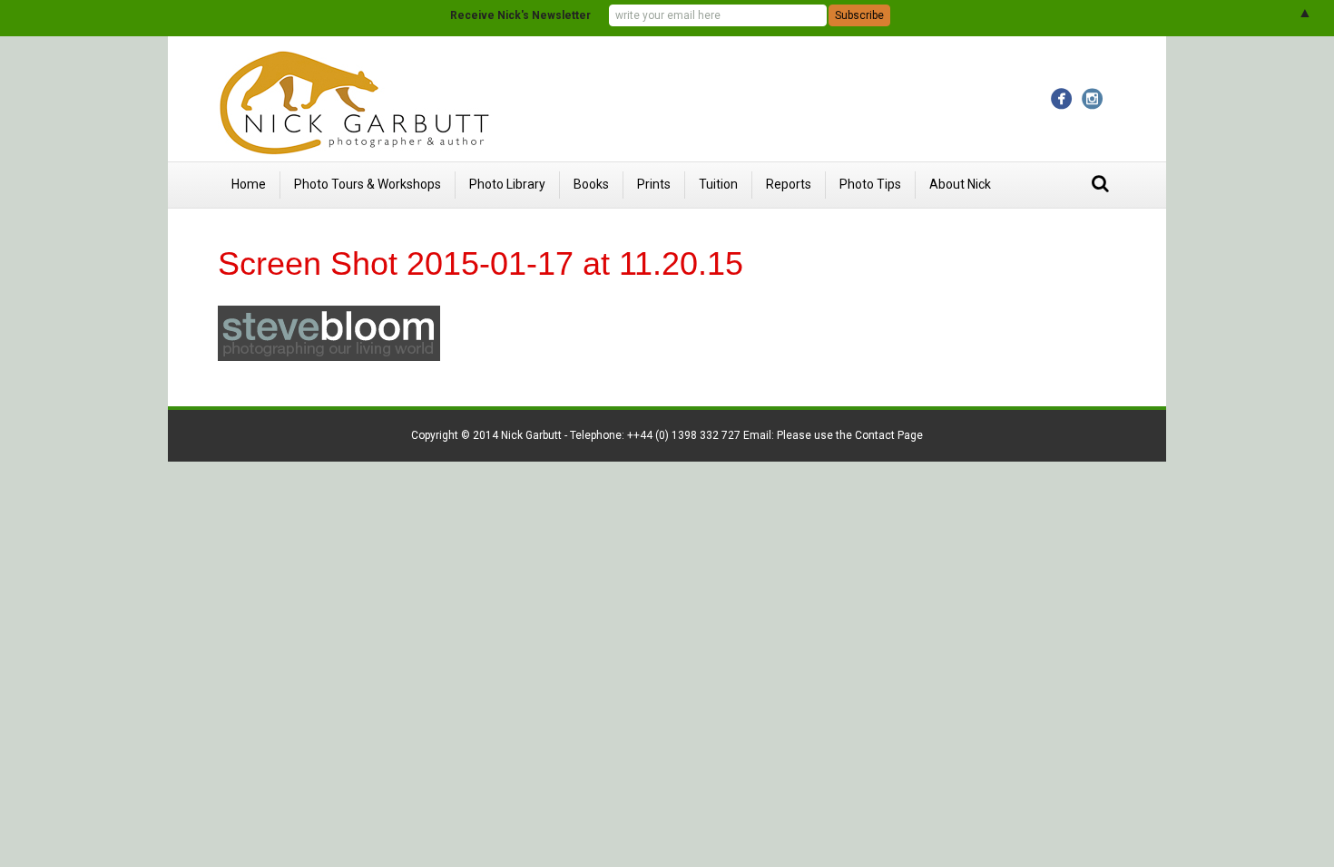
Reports (788, 184)
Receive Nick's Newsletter (520, 15)
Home (248, 184)
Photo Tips (870, 184)
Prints (654, 184)
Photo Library (507, 184)
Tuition (718, 184)
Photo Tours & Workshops (367, 184)
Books (591, 184)
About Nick (960, 184)
